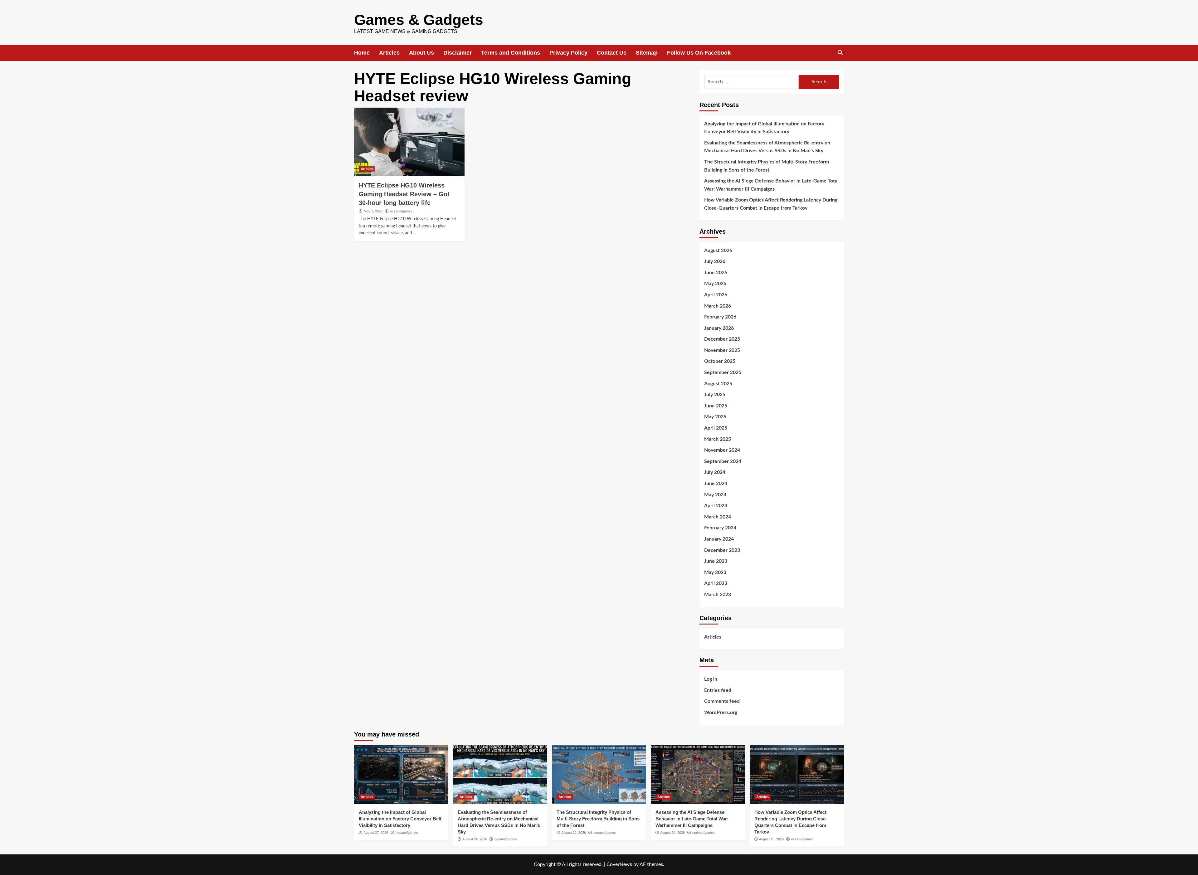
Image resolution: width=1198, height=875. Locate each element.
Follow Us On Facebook (699, 53)
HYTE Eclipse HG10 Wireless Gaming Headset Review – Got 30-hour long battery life (404, 194)
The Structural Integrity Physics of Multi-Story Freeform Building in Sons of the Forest (766, 166)
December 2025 (722, 339)
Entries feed (717, 690)
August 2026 (718, 250)
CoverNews (619, 864)
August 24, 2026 (474, 839)
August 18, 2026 (771, 839)
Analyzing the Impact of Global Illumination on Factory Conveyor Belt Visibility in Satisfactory (764, 127)
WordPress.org (720, 712)
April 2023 (715, 583)
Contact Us (611, 53)
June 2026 (715, 272)
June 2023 (715, 561)
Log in (710, 679)
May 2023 (715, 572)
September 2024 (722, 461)
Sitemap (647, 53)
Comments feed (722, 701)
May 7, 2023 (373, 211)
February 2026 (720, 316)
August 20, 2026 (672, 832)
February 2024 (720, 527)
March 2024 (717, 516)
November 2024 (722, 450)
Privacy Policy (568, 53)
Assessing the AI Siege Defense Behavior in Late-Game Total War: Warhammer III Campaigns (771, 185)
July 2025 (714, 394)
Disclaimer (457, 53)
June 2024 (715, 483)
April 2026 (715, 294)
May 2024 (715, 494)
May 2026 (715, 283)
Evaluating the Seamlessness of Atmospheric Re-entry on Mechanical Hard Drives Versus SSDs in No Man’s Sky (767, 146)
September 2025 (722, 372)
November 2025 (722, 350)
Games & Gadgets (418, 20)
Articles (389, 53)
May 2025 (715, 416)
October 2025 (719, 361)
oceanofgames (401, 211)
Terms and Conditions (510, 53)
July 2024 (714, 472)
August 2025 (718, 383)
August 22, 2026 (573, 832)
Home (362, 53)
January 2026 (719, 328)
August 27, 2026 (375, 832)
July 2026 (714, 261)
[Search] (840, 53)
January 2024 (719, 539)
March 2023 (717, 594)
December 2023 (722, 550)
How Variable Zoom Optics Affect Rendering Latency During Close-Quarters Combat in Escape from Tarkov (770, 204)
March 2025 (717, 439)
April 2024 (715, 505)
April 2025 (715, 427)
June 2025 (715, 405)
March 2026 (717, 306)
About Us (421, 53)
